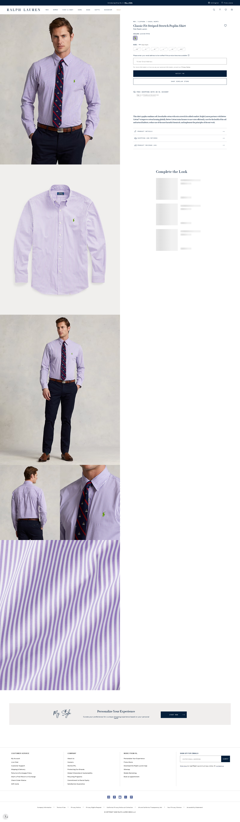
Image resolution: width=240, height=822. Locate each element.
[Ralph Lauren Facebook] (114, 797)
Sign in (139, 95)
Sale (119, 10)
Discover (108, 10)
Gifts (97, 10)
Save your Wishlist (225, 25)
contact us (220, 766)
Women (55, 10)
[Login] (220, 10)
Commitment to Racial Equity (78, 780)
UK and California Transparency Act (150, 807)
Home (80, 10)
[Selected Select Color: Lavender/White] (135, 38)
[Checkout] (232, 10)
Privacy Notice (186, 67)
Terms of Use (61, 807)
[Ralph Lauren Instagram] (108, 797)
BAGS (88, 10)
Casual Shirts (153, 22)
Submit (225, 759)
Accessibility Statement (195, 807)
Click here (183, 766)
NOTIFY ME (180, 73)
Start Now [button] (173, 715)
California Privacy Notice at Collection (120, 807)
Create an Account (149, 95)
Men (47, 10)
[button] (213, 2)
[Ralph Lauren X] (125, 797)
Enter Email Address (144, 61)
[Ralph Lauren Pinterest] (131, 797)
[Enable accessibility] (5, 816)
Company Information (44, 807)
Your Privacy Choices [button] (174, 807)
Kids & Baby (67, 10)
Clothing (141, 22)
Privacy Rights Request (94, 807)
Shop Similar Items (180, 81)
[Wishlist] (226, 10)
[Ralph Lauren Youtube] (120, 797)
